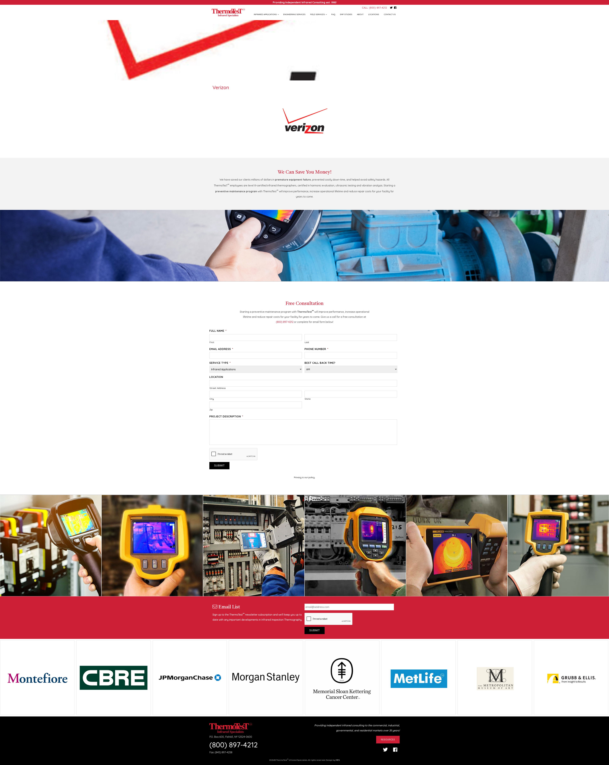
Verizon (221, 87)
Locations (373, 14)
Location (216, 377)
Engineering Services (294, 14)
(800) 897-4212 (284, 321)
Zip (211, 409)
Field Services (317, 14)
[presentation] (233, 454)
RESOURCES (388, 739)
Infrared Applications (265, 14)
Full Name (218, 330)
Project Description (226, 416)
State (308, 399)
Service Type (220, 362)
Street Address (218, 388)
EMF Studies (346, 14)
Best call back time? (319, 362)
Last (307, 342)
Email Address (221, 349)
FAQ (333, 14)
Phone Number (316, 349)
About (360, 14)
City (212, 399)
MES (338, 760)
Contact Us (390, 14)
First (212, 342)
